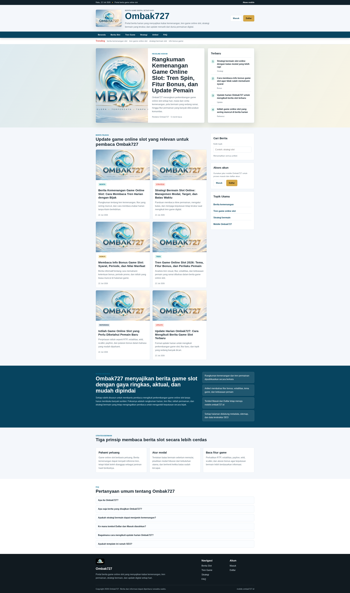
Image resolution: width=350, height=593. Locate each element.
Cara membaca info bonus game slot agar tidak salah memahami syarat (234, 81)
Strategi (143, 35)
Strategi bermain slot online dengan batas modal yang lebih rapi (233, 64)
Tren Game (130, 35)
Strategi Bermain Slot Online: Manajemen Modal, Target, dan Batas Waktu (176, 194)
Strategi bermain (222, 217)
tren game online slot (138, 41)
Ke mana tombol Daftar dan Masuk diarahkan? (122, 526)
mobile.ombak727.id (245, 589)
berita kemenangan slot (117, 41)
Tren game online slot (224, 211)
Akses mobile (248, 2)
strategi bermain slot (158, 41)
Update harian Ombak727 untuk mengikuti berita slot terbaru (233, 96)
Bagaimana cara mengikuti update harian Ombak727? (126, 535)
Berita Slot (115, 35)
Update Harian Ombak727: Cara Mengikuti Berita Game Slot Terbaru (177, 334)
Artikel (155, 35)
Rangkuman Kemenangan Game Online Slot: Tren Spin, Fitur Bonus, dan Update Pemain (175, 75)
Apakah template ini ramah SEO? (115, 544)
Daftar (249, 18)
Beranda (102, 35)
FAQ (165, 35)
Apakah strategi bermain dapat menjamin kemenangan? (127, 517)
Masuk (236, 18)
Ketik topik (217, 144)
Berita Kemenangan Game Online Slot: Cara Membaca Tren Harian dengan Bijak (121, 194)
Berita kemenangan (223, 204)
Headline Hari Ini (159, 54)
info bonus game (176, 41)
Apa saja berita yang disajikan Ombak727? (120, 509)
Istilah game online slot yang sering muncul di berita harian (232, 110)
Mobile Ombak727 (222, 224)
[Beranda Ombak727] (109, 18)
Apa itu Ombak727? (108, 500)
